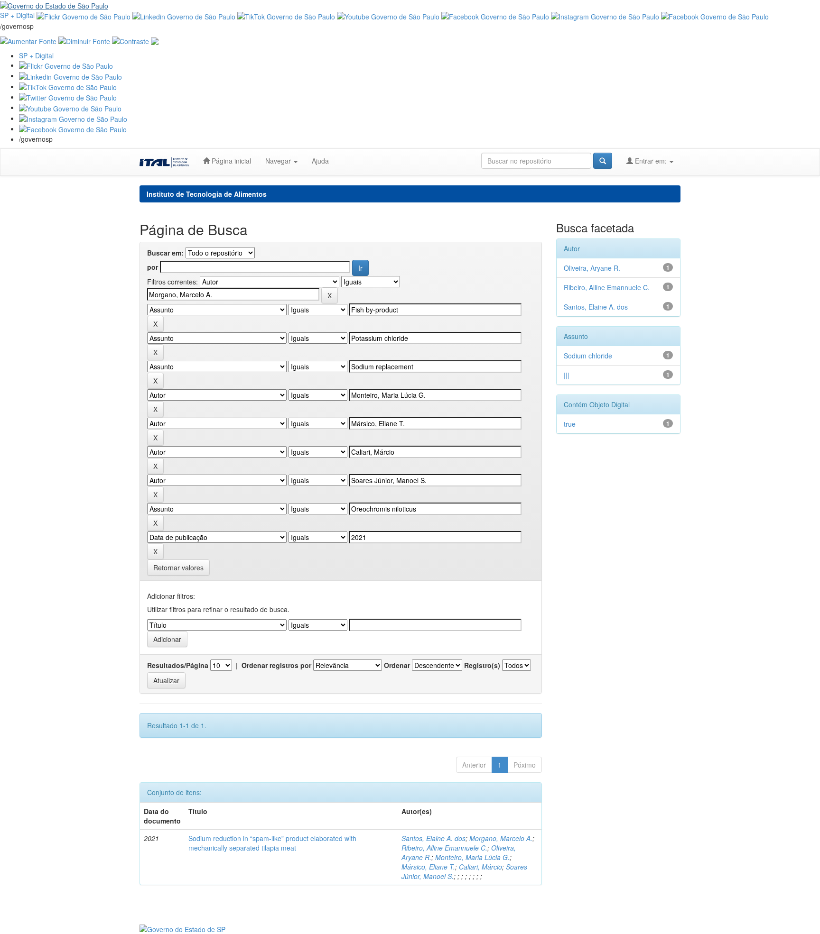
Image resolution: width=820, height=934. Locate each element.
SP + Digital (17, 15)
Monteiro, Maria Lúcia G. (472, 857)
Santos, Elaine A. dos (433, 838)
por (152, 267)
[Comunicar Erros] (154, 40)
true (570, 424)
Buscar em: (165, 252)
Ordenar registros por (276, 665)
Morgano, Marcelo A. (500, 838)
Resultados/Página (177, 665)
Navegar (279, 160)
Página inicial (230, 160)
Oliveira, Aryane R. (592, 268)
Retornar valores (178, 567)
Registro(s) (482, 665)
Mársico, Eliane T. (428, 866)
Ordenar (397, 665)
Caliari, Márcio (480, 866)
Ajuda (320, 160)
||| (566, 375)
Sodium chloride (588, 355)
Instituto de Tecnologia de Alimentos (207, 194)
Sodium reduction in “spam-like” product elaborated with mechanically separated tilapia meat (272, 842)
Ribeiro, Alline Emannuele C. (444, 847)
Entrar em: (651, 160)
